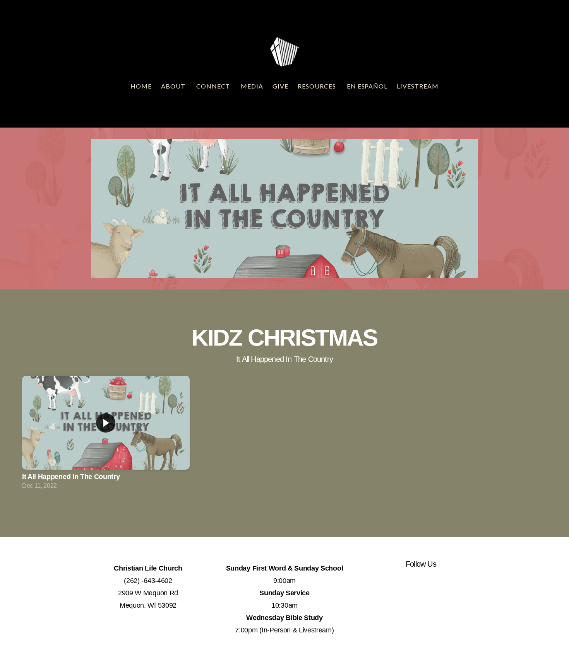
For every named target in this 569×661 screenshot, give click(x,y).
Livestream (418, 86)
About (174, 86)
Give (280, 86)
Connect (214, 86)
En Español (367, 86)
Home (141, 86)
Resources (318, 86)
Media (252, 86)
